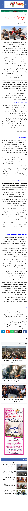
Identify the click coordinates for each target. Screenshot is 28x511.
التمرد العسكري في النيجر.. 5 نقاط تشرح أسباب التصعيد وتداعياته (9, 465)
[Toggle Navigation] (26, 4)
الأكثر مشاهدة (23, 462)
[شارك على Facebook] (24, 332)
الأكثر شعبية (15, 462)
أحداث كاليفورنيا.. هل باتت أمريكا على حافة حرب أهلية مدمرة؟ (14, 380)
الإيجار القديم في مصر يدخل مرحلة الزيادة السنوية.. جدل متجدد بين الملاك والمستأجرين (9, 472)
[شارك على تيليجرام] (3, 332)
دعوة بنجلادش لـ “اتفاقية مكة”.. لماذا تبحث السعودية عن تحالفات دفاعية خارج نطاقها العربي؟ (9, 492)
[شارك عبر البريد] (16, 332)
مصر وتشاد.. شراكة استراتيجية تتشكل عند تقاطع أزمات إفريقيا (9, 478)
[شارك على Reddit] (7, 332)
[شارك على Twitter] (20, 332)
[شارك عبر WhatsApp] (12, 332)
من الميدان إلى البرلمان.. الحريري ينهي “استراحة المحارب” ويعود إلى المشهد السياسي (14, 400)
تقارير (21, 14)
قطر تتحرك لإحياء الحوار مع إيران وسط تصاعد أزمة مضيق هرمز (9, 484)
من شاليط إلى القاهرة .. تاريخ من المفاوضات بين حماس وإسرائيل (14, 361)
